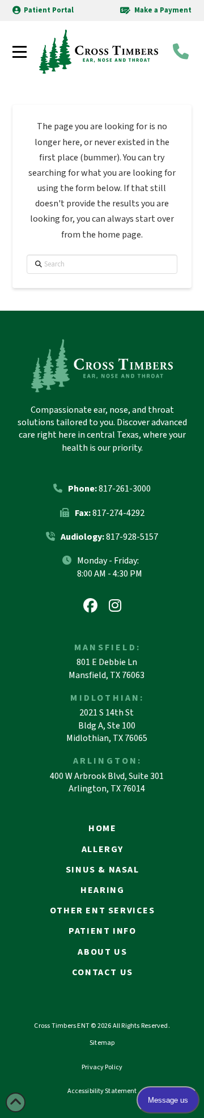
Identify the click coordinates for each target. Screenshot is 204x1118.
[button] (19, 52)
